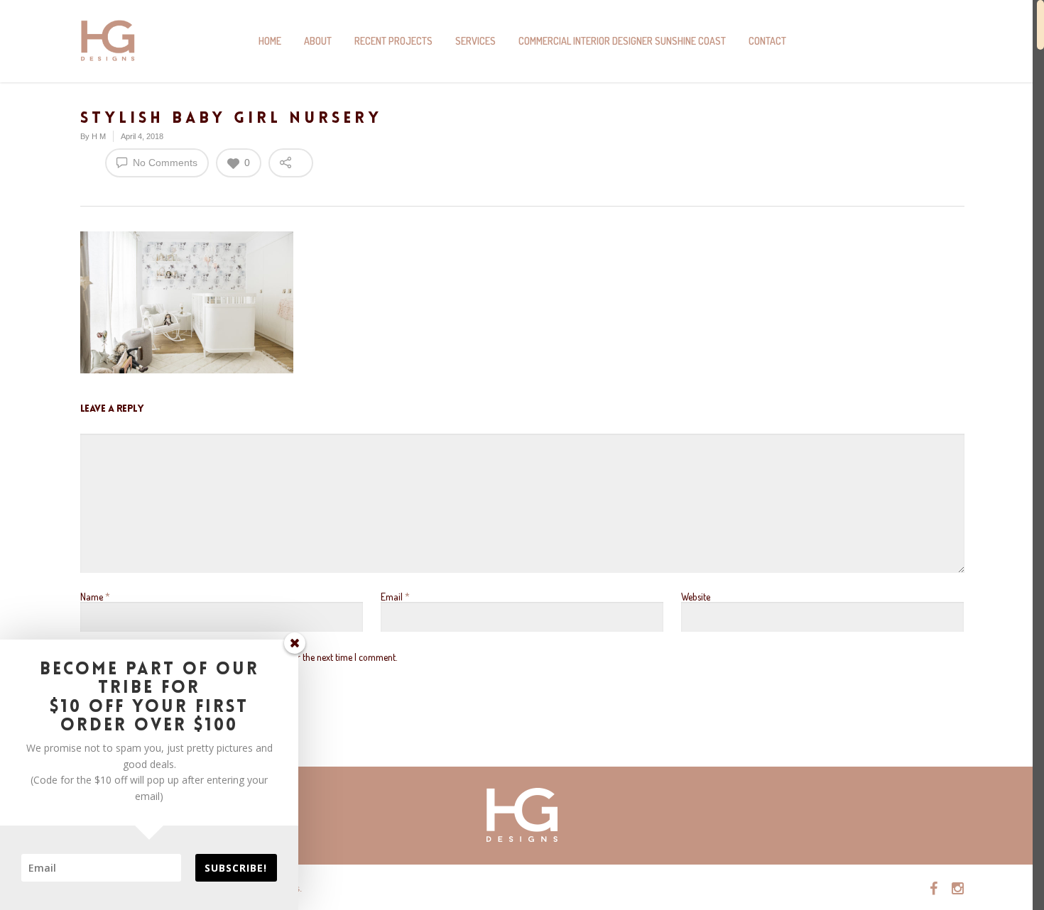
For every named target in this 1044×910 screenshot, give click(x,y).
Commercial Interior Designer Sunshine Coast (622, 41)
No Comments (163, 162)
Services (475, 41)
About (318, 41)
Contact (767, 41)
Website (695, 597)
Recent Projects (393, 41)
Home (270, 41)
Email (395, 597)
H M (99, 136)
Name (95, 597)
